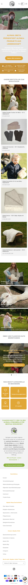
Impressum (5, 494)
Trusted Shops (6, 497)
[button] (1, 3)
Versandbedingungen (8, 481)
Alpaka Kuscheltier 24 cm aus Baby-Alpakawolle (12, 182)
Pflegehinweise (6, 516)
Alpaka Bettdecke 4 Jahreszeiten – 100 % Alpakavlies (14, 250)
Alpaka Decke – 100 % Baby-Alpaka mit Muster (13, 216)
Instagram (5, 550)
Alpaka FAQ (6, 541)
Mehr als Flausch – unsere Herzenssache (14, 458)
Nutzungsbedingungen (9, 490)
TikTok (4, 554)
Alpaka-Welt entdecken (14, 58)
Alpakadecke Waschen (8, 519)
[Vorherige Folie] (9, 375)
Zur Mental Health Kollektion (14, 465)
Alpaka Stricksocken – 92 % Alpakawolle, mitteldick (14, 147)
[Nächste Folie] (19, 375)
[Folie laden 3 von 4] (15, 375)
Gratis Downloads (7, 525)
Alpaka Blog (6, 544)
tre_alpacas (15, 583)
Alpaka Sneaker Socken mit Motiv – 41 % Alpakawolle (14, 113)
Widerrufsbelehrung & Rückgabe (11, 484)
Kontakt (5, 477)
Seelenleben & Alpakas (9, 538)
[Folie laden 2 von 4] (13, 375)
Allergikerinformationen (9, 522)
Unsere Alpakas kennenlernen (14, 365)
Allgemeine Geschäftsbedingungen (12, 487)
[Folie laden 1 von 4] (11, 375)
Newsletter (5, 547)
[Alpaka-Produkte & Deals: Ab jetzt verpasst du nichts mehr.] (23, 563)
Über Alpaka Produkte (8, 506)
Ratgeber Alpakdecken (9, 509)
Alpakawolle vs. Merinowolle (10, 512)
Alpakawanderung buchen (9, 534)
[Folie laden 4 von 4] (16, 375)
